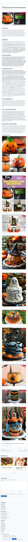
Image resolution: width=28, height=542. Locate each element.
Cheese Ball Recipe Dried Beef (22, 450)
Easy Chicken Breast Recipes (5, 517)
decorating (6, 445)
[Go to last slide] (2, 465)
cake (3, 445)
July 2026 (2, 522)
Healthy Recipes (3, 507)
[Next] (26, 465)
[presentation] (7, 462)
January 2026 (3, 524)
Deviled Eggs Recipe (4, 518)
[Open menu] (26, 1)
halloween (9, 445)
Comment (2, 480)
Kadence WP (21, 539)
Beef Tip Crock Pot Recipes (7, 467)
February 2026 (3, 523)
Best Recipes (3, 505)
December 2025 (3, 525)
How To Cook (3, 508)
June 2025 (2, 532)
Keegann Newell (5, 9)
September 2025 (3, 528)
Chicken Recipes (3, 506)
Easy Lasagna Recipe (4, 514)
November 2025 (3, 526)
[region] (9, 537)
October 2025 (3, 527)
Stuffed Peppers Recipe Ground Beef (6, 450)
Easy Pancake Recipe (4, 513)
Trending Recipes (3, 509)
